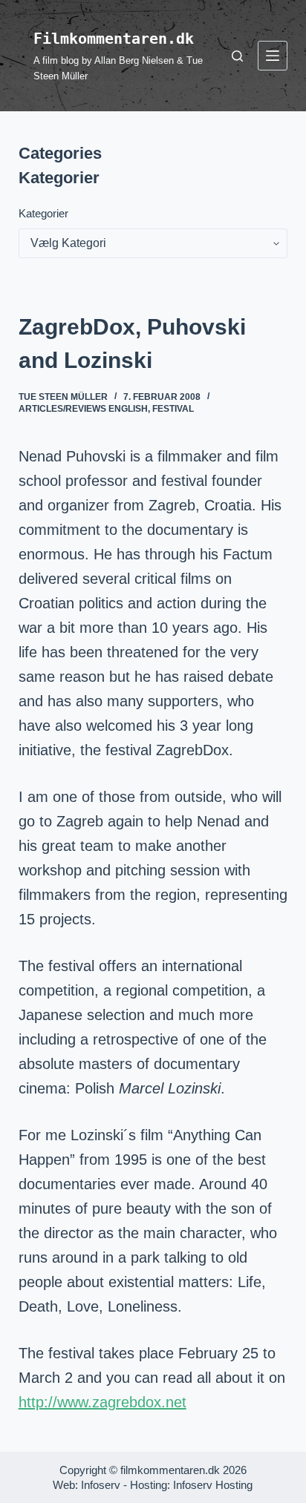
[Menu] (272, 55)
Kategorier (43, 213)
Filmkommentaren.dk (113, 38)
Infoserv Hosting (213, 1485)
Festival (173, 409)
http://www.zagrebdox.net (102, 1402)
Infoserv (100, 1485)
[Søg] (237, 56)
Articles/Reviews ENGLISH (83, 409)
